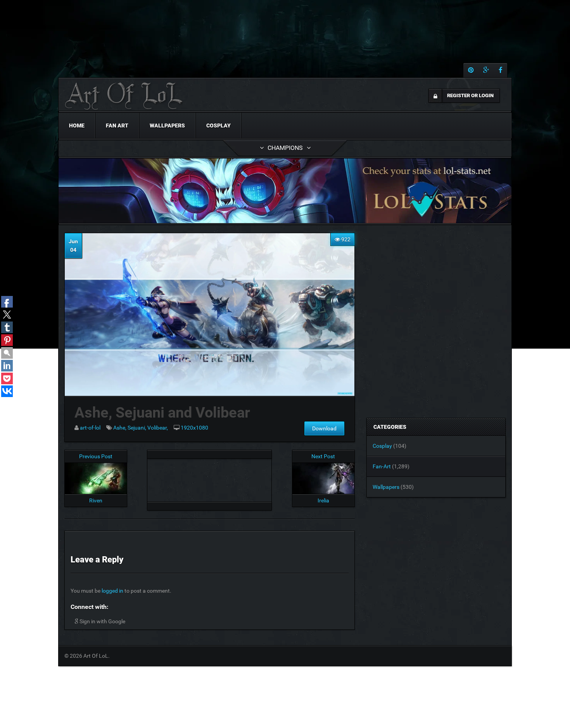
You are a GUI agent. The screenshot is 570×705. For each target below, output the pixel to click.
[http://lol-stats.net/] (285, 190)
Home (77, 125)
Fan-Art (382, 466)
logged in (112, 591)
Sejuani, (137, 428)
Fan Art (117, 125)
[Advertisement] (209, 478)
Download (324, 428)
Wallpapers (167, 125)
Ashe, (120, 428)
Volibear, (157, 428)
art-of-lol (90, 428)
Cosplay (218, 125)
